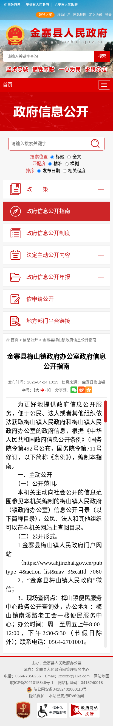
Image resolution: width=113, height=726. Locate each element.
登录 (108, 15)
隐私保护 (36, 696)
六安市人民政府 (66, 5)
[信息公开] (56, 113)
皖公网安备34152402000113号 (60, 689)
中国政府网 (12, 5)
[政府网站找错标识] (85, 710)
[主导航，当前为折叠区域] (104, 85)
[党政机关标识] (24, 710)
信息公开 (30, 340)
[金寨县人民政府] (57, 35)
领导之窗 (45, 15)
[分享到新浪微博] (81, 389)
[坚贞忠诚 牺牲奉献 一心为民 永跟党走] (57, 69)
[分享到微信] (73, 389)
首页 (8, 85)
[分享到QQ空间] (88, 389)
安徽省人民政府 (37, 5)
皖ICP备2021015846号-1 (31, 682)
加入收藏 (95, 15)
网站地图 (79, 15)
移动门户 (63, 15)
